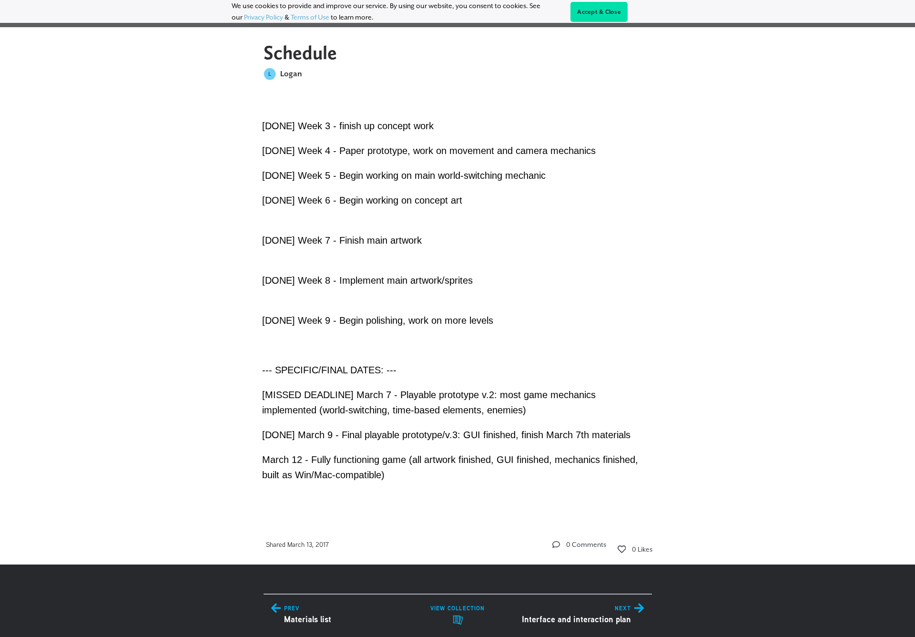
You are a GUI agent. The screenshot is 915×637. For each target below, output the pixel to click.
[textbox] (458, 299)
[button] (556, 544)
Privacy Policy (263, 17)
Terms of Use (310, 17)
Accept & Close (599, 12)
